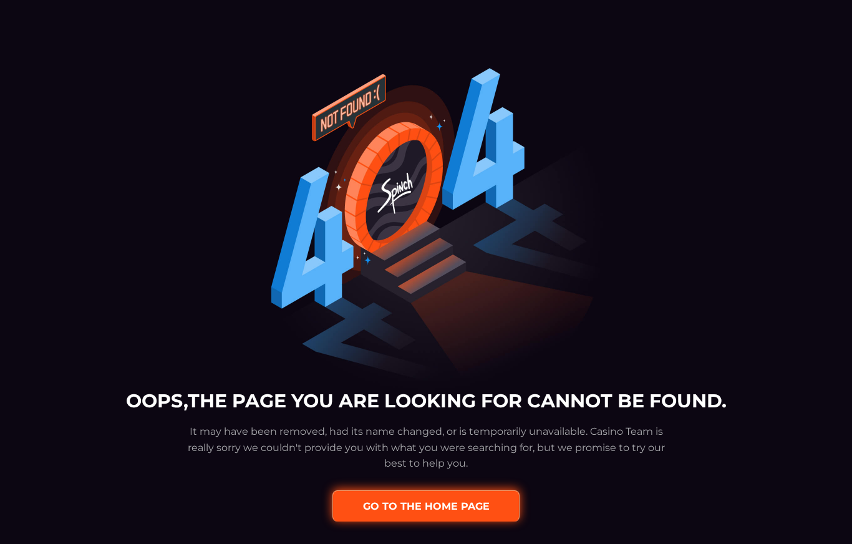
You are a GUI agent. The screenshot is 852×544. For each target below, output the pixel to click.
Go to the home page (426, 506)
